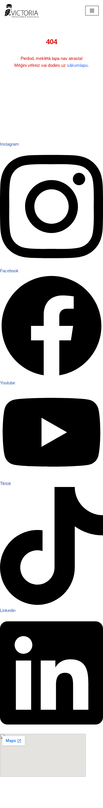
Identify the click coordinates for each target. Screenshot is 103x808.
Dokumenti (10, 789)
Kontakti (7, 782)
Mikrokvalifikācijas (17, 795)
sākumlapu (77, 65)
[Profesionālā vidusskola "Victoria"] (21, 10)
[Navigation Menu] (92, 10)
